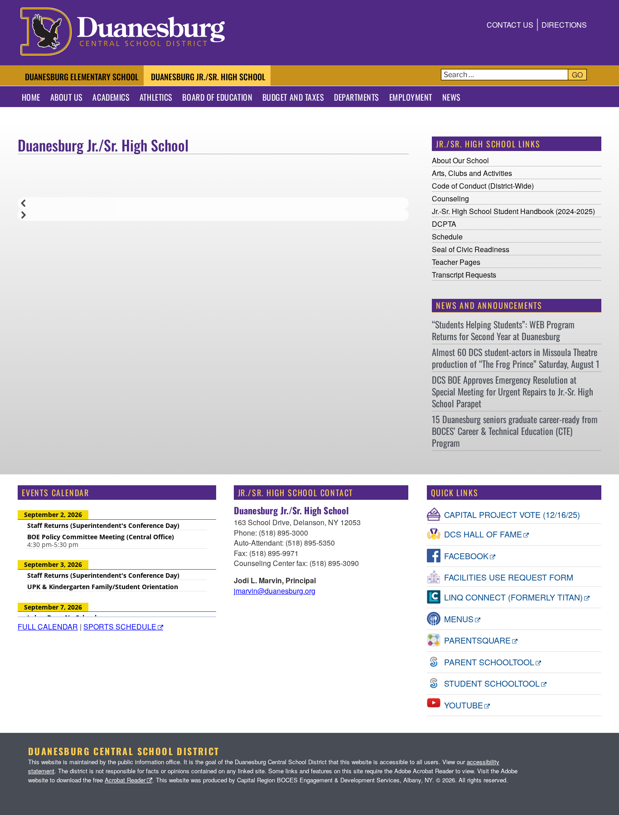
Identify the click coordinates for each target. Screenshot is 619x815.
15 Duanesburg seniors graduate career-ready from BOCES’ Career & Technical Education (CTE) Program (515, 430)
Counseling (450, 198)
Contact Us (510, 25)
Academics (111, 97)
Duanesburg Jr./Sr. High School (208, 77)
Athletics (156, 97)
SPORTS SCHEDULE (119, 626)
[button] (213, 203)
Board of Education (217, 97)
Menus (459, 619)
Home (31, 97)
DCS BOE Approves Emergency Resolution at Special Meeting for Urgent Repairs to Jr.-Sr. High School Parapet (512, 391)
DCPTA (444, 224)
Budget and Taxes (293, 97)
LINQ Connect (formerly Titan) (513, 597)
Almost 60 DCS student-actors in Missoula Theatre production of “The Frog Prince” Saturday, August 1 (516, 358)
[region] (213, 186)
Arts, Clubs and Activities (472, 173)
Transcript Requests (464, 274)
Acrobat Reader (125, 780)
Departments (356, 97)
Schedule (447, 236)
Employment (410, 97)
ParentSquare (477, 640)
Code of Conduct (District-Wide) (483, 186)
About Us (66, 97)
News (451, 97)
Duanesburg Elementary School (82, 77)
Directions (564, 25)
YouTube (463, 705)
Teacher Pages (456, 262)
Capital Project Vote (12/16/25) (512, 514)
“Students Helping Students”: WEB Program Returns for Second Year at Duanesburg (503, 330)
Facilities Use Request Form (508, 577)
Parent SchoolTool (489, 662)
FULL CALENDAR (48, 626)
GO (577, 74)
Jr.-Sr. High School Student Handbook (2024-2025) (514, 211)
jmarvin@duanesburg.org (274, 591)
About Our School (460, 160)
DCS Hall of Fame (483, 534)
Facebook (466, 555)
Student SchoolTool (492, 683)
